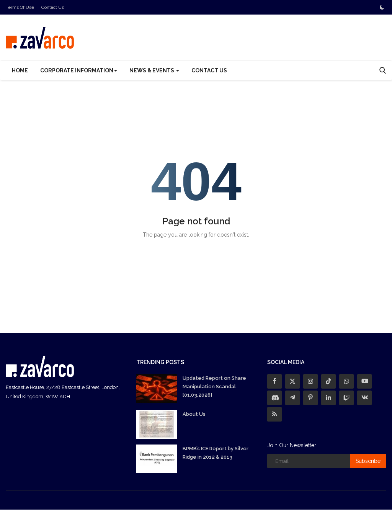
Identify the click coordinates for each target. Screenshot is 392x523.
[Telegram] (292, 398)
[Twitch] (346, 398)
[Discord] (274, 398)
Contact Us (52, 7)
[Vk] (364, 398)
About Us (194, 414)
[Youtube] (364, 381)
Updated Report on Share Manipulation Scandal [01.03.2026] (214, 386)
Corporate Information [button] (76, 70)
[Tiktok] (328, 381)
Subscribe (368, 461)
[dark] (382, 7)
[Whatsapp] (346, 381)
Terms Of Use (20, 7)
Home (20, 70)
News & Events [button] (152, 70)
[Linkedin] (328, 398)
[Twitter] (292, 381)
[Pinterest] (310, 398)
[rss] (274, 414)
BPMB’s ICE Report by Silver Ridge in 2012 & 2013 (215, 453)
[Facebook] (274, 381)
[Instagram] (310, 381)
